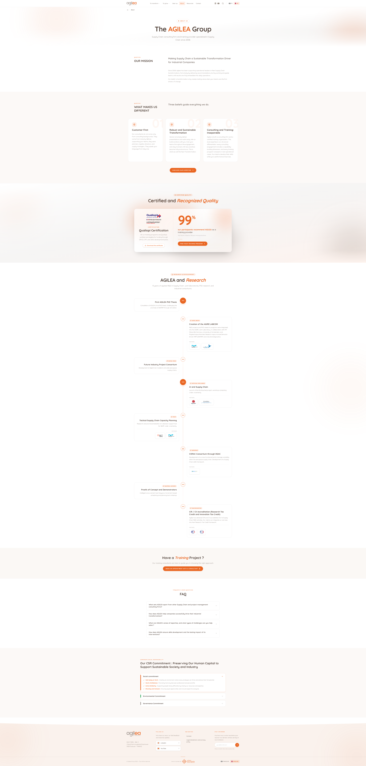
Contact (198, 3)
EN (237, 3)
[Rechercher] (223, 3)
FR (231, 3)
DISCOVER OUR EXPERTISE (181, 170)
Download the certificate (155, 245)
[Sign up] (237, 745)
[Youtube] (218, 3)
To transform (154, 3)
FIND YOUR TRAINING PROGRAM (191, 244)
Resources (190, 3)
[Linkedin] (215, 3)
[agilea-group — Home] (132, 3)
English (235, 761)
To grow (165, 3)
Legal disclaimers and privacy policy (195, 741)
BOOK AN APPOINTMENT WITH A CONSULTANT (182, 569)
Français (226, 761)
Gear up (175, 3)
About (182, 3)
